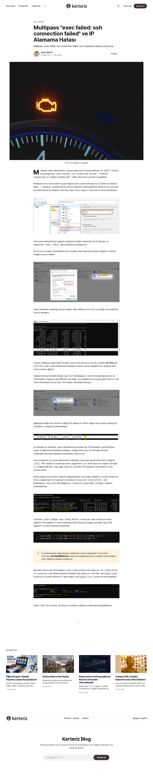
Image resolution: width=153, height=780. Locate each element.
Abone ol (140, 6)
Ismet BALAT (47, 52)
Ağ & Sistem (38, 22)
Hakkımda (36, 6)
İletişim (85, 718)
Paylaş (114, 54)
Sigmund (76, 163)
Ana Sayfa (10, 6)
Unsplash (84, 163)
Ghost (135, 718)
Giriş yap (127, 6)
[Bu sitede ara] (118, 6)
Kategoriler (23, 6)
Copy (116, 533)
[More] (45, 6)
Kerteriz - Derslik (71, 718)
